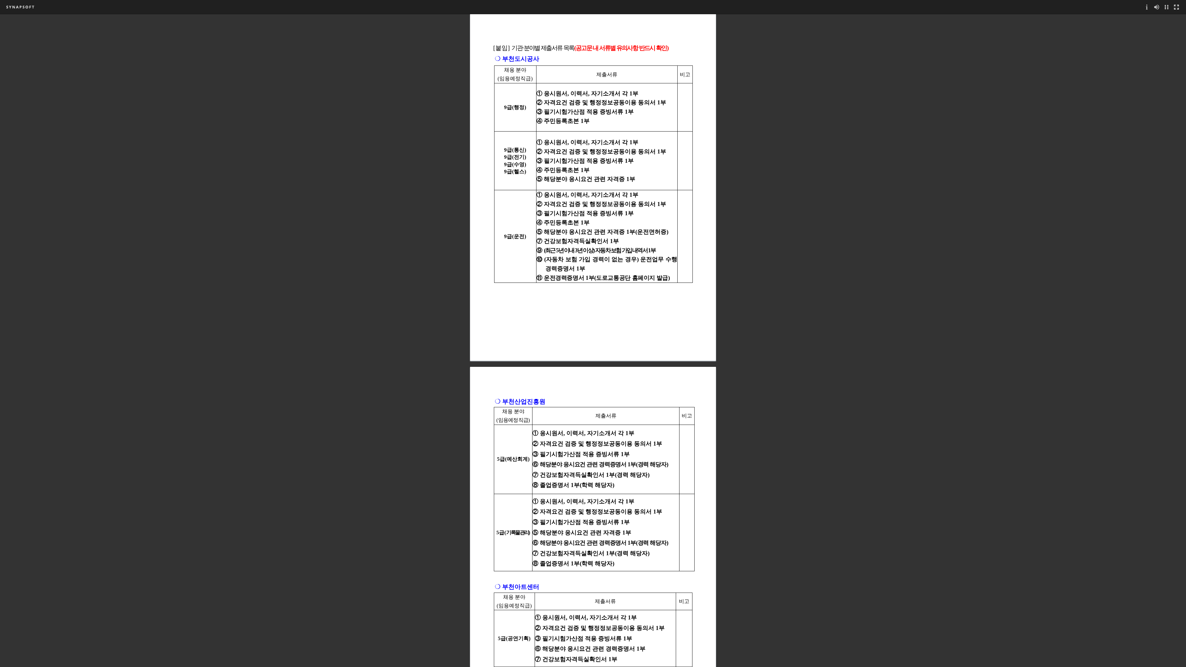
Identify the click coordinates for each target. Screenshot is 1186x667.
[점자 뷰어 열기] (1166, 7)
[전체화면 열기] (1176, 7)
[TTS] (1157, 7)
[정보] (1147, 7)
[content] (593, 340)
